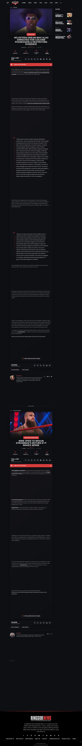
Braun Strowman (15, 627)
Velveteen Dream (15, 369)
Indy (56, 2)
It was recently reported (17, 499)
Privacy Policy (66, 738)
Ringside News (21, 331)
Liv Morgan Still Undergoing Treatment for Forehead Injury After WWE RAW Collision (59, 15)
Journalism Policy (54, 738)
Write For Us (19, 738)
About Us (37, 738)
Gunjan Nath (24, 47)
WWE (29, 2)
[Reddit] (50, 59)
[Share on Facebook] (35, 365)
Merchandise (29, 738)
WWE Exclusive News (17, 410)
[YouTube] (41, 59)
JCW (51, 2)
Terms (74, 738)
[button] (60, 3)
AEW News (57, 27)
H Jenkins (24, 448)
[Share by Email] (50, 365)
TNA (40, 2)
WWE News (15, 7)
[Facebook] (25, 59)
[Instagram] (44, 59)
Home (24, 2)
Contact (44, 738)
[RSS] (58, 735)
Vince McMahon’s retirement (18, 470)
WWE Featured (25, 369)
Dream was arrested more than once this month (38, 103)
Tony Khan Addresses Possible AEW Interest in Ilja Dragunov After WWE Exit (59, 30)
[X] (29, 59)
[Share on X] (38, 365)
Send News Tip (10, 738)
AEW (35, 2)
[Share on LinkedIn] (41, 365)
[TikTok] (54, 735)
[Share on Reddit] (47, 365)
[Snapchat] (47, 59)
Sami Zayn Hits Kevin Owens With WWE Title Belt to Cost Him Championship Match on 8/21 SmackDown (60, 37)
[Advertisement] (20, 191)
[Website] (48, 634)
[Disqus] (31, 679)
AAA (45, 2)
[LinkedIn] (35, 59)
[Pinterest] (38, 59)
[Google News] (32, 59)
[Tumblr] (43, 735)
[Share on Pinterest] (44, 365)
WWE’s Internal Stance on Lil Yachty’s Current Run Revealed (59, 23)
